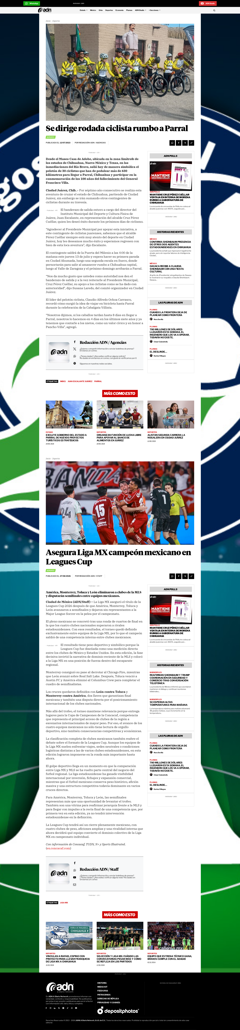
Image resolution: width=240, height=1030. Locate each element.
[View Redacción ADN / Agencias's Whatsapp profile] (74, 356)
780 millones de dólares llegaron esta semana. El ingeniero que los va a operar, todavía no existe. (169, 333)
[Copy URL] (191, 143)
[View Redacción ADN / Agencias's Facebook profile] (74, 342)
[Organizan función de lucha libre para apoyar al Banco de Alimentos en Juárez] (120, 415)
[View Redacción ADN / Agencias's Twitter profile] (74, 349)
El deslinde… (158, 351)
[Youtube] (76, 1008)
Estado (49, 432)
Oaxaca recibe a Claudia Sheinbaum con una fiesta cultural (167, 269)
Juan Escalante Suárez (80, 381)
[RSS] (59, 1008)
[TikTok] (67, 1008)
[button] (195, 10)
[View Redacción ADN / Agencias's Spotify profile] (74, 363)
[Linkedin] (54, 1008)
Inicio (48, 21)
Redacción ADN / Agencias (103, 343)
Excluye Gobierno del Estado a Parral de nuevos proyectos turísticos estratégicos (66, 438)
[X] (185, 143)
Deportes (56, 21)
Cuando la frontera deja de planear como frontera (168, 314)
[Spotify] (63, 1008)
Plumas (153, 310)
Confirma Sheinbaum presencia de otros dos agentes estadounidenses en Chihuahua (170, 244)
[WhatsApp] (172, 143)
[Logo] (45, 10)
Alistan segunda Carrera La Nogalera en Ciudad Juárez (166, 436)
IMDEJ (63, 381)
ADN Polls (155, 192)
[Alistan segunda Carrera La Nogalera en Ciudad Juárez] (171, 415)
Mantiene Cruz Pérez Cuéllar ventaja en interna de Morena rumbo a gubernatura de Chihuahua (170, 198)
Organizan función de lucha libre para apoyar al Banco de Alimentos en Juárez (119, 438)
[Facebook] (178, 143)
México (153, 239)
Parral (98, 381)
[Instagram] (50, 1008)
